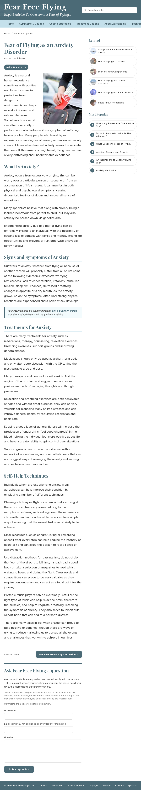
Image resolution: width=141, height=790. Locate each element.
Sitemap (106, 785)
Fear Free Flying (35, 7)
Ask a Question (14, 67)
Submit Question (19, 769)
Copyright (93, 785)
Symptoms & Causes (31, 23)
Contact (119, 785)
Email (35, 723)
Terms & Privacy (75, 785)
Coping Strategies (60, 23)
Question (9, 737)
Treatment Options (88, 23)
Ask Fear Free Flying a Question (57, 654)
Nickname (9, 710)
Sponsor (132, 785)
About (43, 785)
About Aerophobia (115, 23)
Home (10, 23)
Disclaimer (56, 785)
